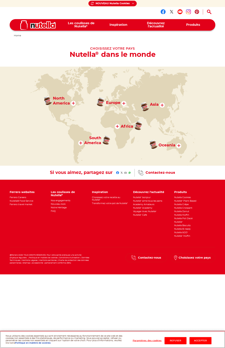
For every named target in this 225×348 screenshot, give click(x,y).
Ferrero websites (22, 192)
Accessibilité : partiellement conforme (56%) (51, 263)
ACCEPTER (200, 340)
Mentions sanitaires (48, 260)
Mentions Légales (29, 260)
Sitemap (26, 263)
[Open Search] (209, 12)
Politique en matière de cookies (43, 258)
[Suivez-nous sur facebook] (163, 11)
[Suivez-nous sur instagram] (188, 11)
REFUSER (175, 340)
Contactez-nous (160, 172)
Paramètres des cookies (147, 340)
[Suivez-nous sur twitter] (171, 11)
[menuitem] (81, 25)
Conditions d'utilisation (69, 258)
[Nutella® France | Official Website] (38, 25)
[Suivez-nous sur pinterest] (196, 11)
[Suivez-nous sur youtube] (180, 11)
